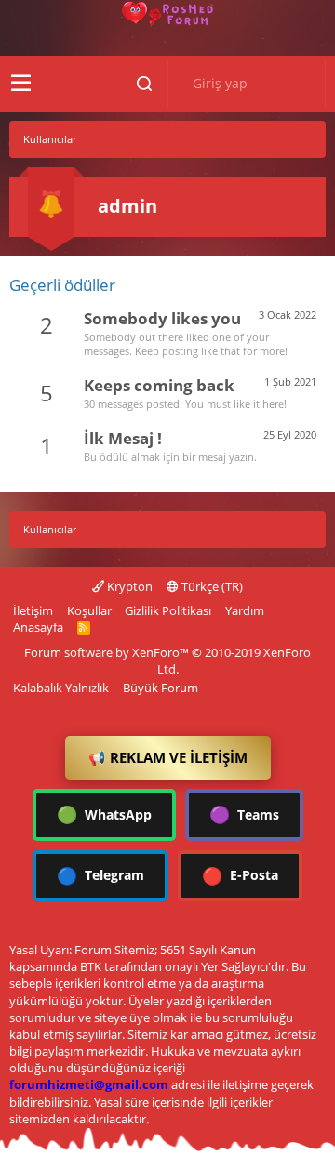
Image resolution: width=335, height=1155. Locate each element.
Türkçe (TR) (211, 586)
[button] (21, 84)
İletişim (33, 610)
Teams (244, 814)
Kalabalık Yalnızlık (61, 687)
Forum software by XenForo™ (167, 660)
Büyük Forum (160, 687)
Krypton (128, 586)
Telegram (100, 875)
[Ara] (144, 83)
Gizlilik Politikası (168, 610)
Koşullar (89, 610)
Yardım (244, 610)
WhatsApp (104, 814)
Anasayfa (38, 627)
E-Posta (240, 875)
